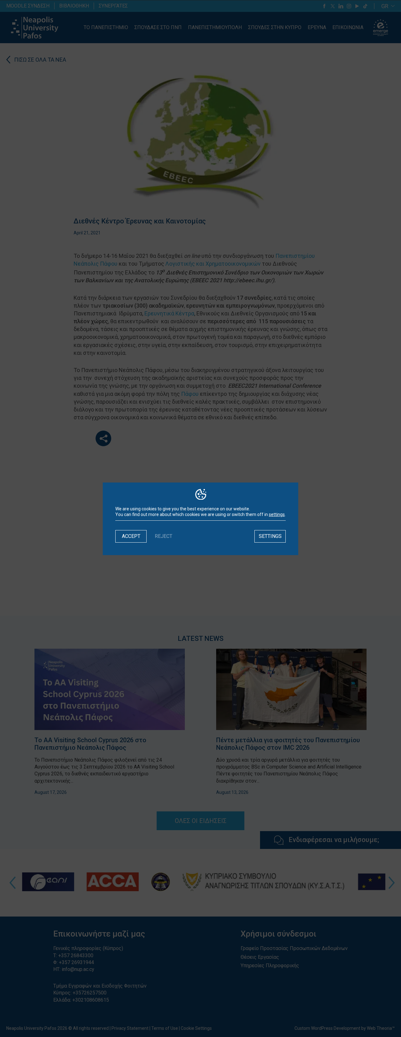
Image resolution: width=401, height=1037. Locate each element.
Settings (270, 536)
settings (277, 514)
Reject (163, 536)
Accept (131, 536)
